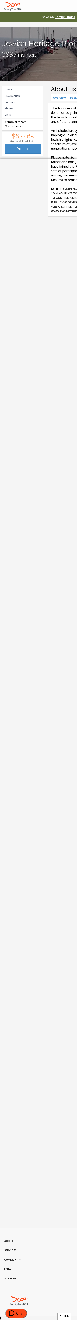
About (8, 89)
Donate (22, 148)
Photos (9, 108)
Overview (59, 97)
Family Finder (65, 17)
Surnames (11, 102)
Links (8, 115)
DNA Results (12, 96)
